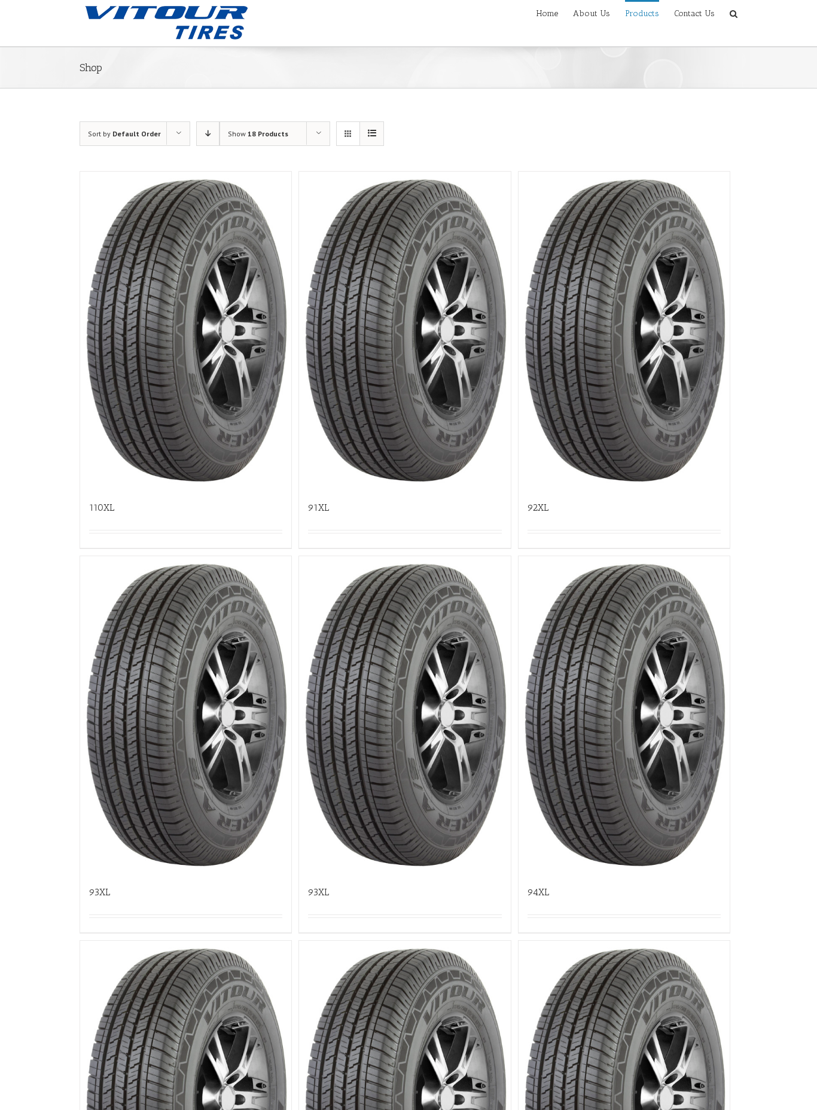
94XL (538, 892)
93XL (99, 892)
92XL (538, 507)
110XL (101, 507)
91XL (318, 507)
